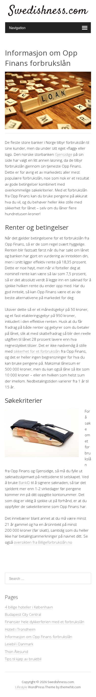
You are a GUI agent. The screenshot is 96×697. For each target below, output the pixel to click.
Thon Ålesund (16, 651)
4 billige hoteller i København (29, 607)
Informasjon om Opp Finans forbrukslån (38, 636)
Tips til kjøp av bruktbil (23, 658)
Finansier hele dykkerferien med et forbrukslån (44, 621)
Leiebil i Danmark (19, 643)
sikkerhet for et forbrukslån (37, 351)
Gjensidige (63, 154)
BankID (24, 482)
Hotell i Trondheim (20, 629)
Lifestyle (21, 687)
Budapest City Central (23, 614)
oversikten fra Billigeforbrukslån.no (43, 542)
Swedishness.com (48, 11)
